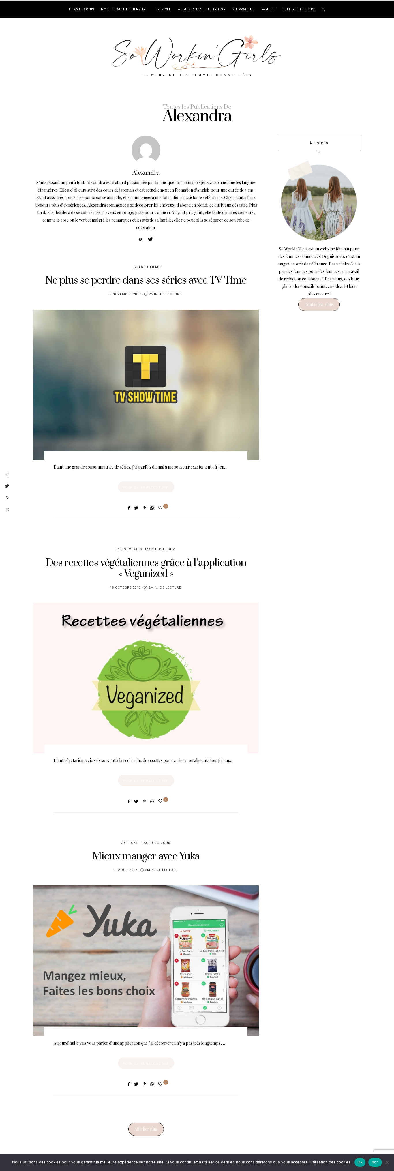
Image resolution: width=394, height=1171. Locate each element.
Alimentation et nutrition (202, 10)
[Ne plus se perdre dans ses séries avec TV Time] (146, 385)
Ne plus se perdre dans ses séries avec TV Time (146, 280)
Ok (360, 1162)
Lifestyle (163, 10)
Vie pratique (243, 10)
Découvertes (129, 549)
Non (375, 1162)
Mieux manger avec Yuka (146, 856)
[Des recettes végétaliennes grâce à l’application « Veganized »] (146, 678)
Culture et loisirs (298, 10)
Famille (268, 10)
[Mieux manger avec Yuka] (146, 960)
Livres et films (146, 267)
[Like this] (161, 507)
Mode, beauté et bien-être (124, 10)
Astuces (129, 842)
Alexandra (146, 173)
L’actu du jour (160, 549)
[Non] (387, 1162)
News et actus (81, 10)
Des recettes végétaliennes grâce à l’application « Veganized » (146, 568)
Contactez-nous (319, 304)
